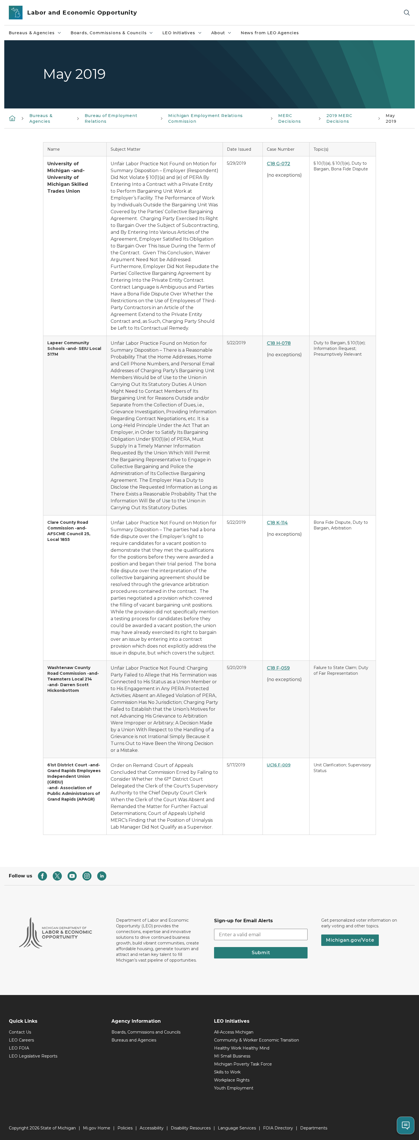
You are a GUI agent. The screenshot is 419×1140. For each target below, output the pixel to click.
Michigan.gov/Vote (350, 940)
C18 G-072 (278, 163)
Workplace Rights (231, 1080)
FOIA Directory (278, 1128)
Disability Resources (191, 1128)
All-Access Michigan (233, 1032)
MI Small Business (232, 1056)
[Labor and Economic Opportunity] (12, 118)
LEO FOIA (19, 1048)
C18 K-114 (277, 522)
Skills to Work (227, 1072)
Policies (125, 1128)
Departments (313, 1128)
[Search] (406, 12)
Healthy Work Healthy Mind (241, 1048)
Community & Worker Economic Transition (256, 1040)
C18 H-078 (279, 343)
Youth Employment (233, 1088)
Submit (261, 952)
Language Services (237, 1128)
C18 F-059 (278, 668)
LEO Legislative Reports (33, 1056)
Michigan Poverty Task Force (243, 1064)
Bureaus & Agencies (32, 32)
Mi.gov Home (96, 1128)
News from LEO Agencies (270, 32)
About (218, 32)
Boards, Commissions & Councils (109, 32)
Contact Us (20, 1032)
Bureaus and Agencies (133, 1040)
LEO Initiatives (178, 32)
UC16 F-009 (278, 765)
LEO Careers (21, 1040)
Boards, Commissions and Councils (145, 1032)
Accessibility (152, 1128)
